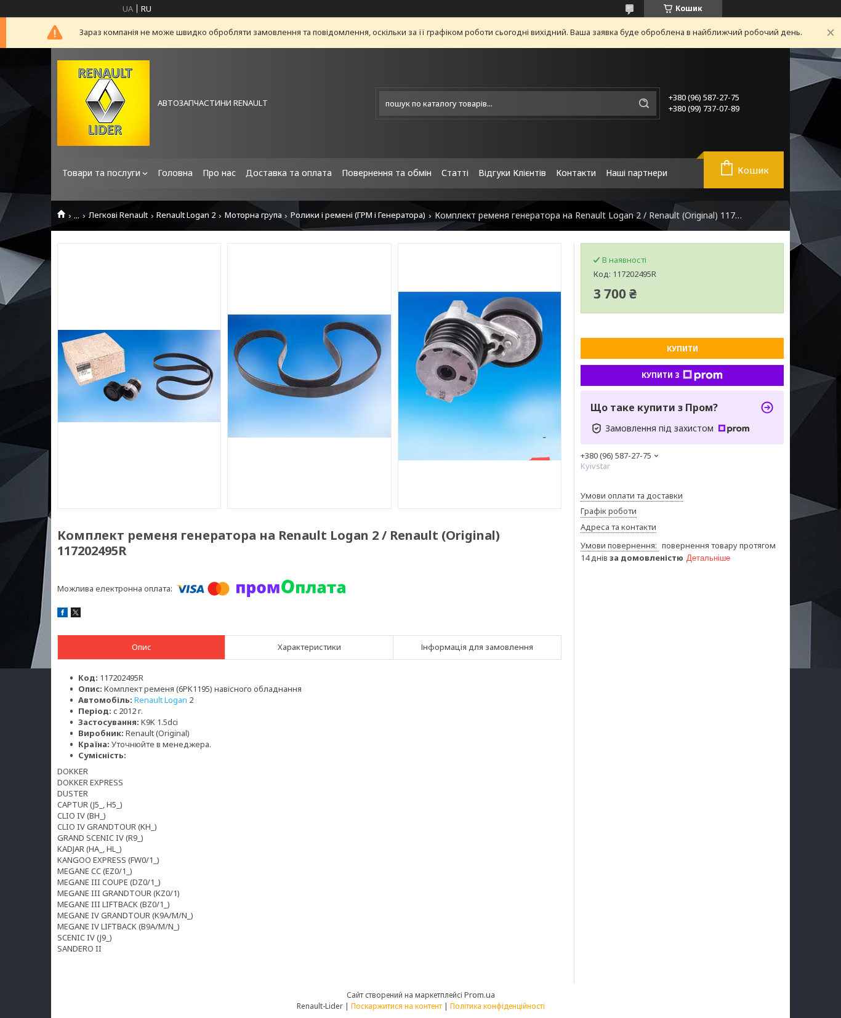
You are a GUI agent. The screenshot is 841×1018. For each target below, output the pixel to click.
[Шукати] (644, 103)
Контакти (576, 172)
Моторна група (253, 215)
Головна (175, 172)
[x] (76, 614)
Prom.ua (479, 994)
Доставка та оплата (289, 172)
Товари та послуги (101, 172)
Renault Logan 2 (185, 215)
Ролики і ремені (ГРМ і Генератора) (358, 215)
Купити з (661, 375)
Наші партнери (636, 172)
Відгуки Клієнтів (512, 172)
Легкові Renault (118, 215)
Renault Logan (160, 699)
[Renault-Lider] (103, 103)
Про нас (219, 172)
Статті (455, 172)
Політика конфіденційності (497, 1006)
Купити (682, 348)
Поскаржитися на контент (396, 1006)
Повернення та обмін (387, 172)
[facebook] (62, 614)
